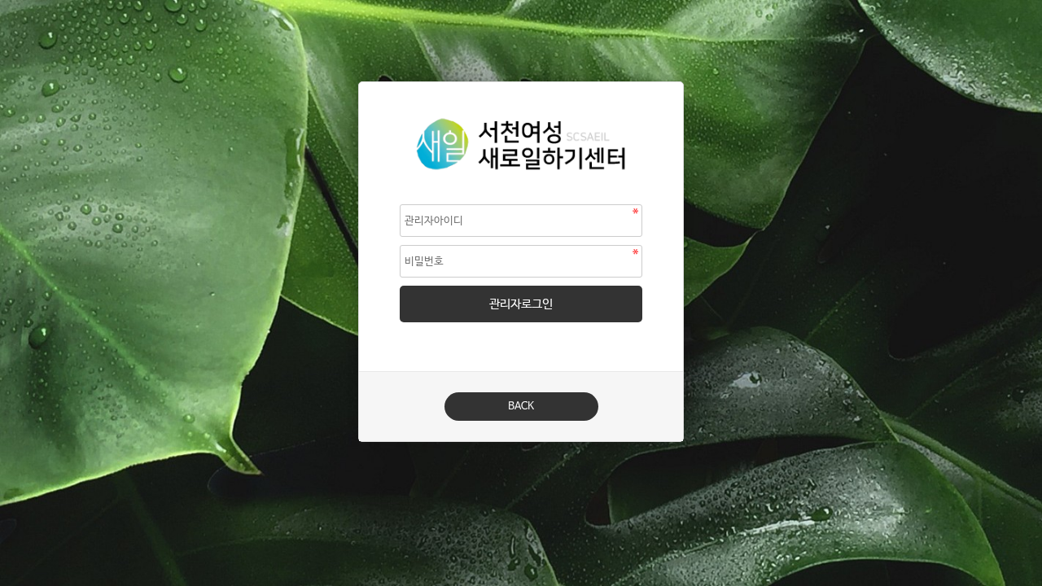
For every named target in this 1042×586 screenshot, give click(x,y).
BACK (521, 406)
